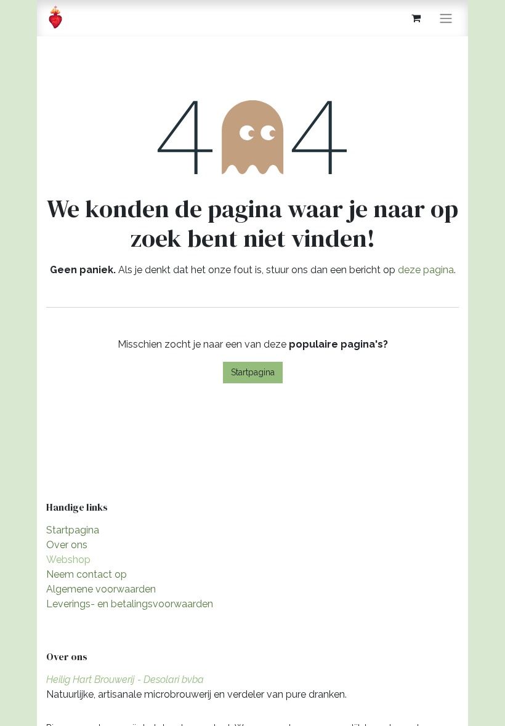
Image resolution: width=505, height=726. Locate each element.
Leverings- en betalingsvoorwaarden (129, 604)
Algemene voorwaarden (101, 589)
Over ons (66, 545)
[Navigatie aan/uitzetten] (446, 18)
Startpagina (253, 372)
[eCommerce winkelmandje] (415, 18)
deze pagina (426, 270)
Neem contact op (86, 574)
